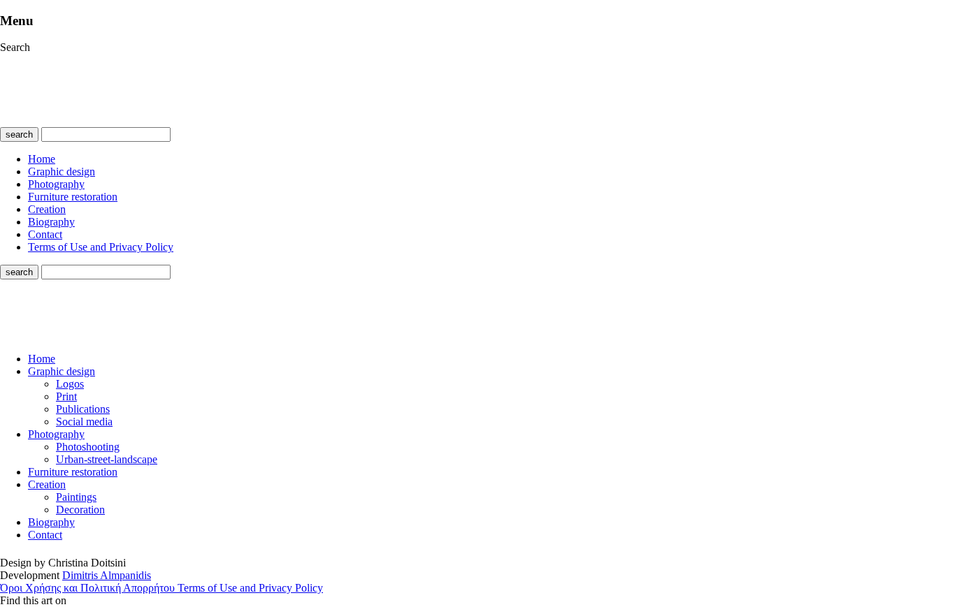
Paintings (76, 497)
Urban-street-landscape (106, 459)
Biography (51, 222)
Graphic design (61, 171)
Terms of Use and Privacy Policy (100, 247)
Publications (83, 409)
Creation (47, 209)
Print (66, 396)
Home (41, 159)
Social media (84, 421)
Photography (56, 184)
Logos (70, 384)
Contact (45, 234)
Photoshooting (88, 447)
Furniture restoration (72, 197)
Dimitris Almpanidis (106, 575)
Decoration (80, 509)
